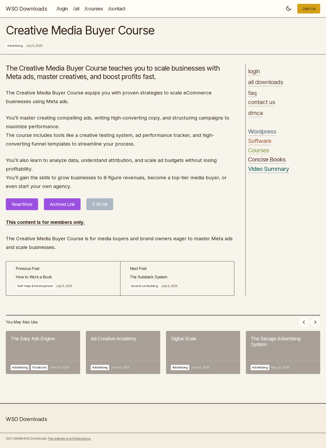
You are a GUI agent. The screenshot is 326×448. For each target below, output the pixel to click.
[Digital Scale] (203, 352)
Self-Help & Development (35, 286)
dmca (255, 113)
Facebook (39, 367)
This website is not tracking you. (69, 438)
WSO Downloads (26, 9)
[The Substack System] (177, 278)
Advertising (15, 45)
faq (252, 93)
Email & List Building (144, 286)
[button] (288, 8)
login (254, 71)
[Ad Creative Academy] (123, 352)
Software (259, 141)
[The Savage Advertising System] (283, 352)
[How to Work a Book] (63, 278)
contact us (261, 102)
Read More (22, 204)
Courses (258, 150)
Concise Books (267, 159)
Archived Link (62, 204)
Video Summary (268, 169)
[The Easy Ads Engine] (43, 352)
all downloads (265, 82)
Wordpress (262, 131)
